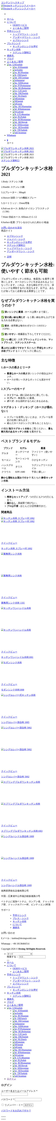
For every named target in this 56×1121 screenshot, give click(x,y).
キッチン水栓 (14, 49)
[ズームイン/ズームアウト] (4, 1116)
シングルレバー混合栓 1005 (15, 722)
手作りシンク (14, 31)
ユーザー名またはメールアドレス (19, 1091)
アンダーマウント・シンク (26, 37)
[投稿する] (8, 960)
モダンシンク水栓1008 (12, 689)
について (11, 22)
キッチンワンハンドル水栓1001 (17, 657)
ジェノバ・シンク (16, 239)
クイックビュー (9, 543)
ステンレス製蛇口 (22, 52)
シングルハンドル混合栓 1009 (16, 885)
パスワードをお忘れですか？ (16, 1110)
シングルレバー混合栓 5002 (15, 776)
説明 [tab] (9, 257)
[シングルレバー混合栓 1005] (22, 695)
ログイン (28, 1105)
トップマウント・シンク (25, 34)
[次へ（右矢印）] (4, 1119)
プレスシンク (14, 43)
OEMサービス (20, 25)
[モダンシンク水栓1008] (22, 662)
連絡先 (10, 55)
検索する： (12, 956)
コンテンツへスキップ (12, 2)
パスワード (7, 1099)
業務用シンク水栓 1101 (13, 603)
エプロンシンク (21, 40)
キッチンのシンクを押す (25, 46)
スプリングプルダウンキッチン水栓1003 (22, 831)
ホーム (10, 19)
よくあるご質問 (21, 28)
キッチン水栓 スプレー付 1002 (16, 548)
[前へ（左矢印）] (2, 1119)
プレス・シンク (21, 918)
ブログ (10, 58)
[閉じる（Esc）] (2, 1116)
